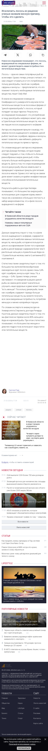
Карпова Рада (14, 390)
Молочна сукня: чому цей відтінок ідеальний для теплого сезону (24, 555)
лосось (29, 410)
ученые (18, 410)
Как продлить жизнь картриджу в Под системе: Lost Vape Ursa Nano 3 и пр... (24, 542)
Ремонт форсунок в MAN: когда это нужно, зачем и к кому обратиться (24, 548)
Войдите (5, 462)
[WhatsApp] (30, 55)
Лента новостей (22, 527)
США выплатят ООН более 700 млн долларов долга (25, 476)
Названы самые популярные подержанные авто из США (18, 224)
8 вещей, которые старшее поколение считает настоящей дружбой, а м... (22, 581)
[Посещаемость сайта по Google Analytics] (6, 665)
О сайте (36, 708)
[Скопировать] (43, 55)
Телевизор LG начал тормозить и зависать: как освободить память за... (23, 446)
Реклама (36, 713)
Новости (36, 698)
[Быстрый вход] (39, 3)
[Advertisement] (24, 362)
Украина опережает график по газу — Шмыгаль (26, 517)
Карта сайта (38, 723)
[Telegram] (5, 55)
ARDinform (5, 673)
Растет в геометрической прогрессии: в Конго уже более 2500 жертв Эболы (26, 489)
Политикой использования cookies (22, 744)
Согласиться (24, 748)
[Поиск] (34, 3)
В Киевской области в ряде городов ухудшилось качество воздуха (21, 217)
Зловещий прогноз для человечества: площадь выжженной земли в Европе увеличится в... (26, 482)
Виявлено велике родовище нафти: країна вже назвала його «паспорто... (23, 638)
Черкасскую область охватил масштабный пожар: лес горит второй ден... (25, 631)
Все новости (23, 522)
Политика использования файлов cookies (15, 688)
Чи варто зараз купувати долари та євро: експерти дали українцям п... (33, 436)
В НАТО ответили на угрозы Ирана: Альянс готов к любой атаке (24, 650)
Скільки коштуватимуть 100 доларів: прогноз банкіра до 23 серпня (22, 644)
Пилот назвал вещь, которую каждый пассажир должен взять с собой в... (23, 600)
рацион (8, 410)
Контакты (37, 718)
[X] (17, 55)
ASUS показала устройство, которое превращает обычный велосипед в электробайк (26, 511)
